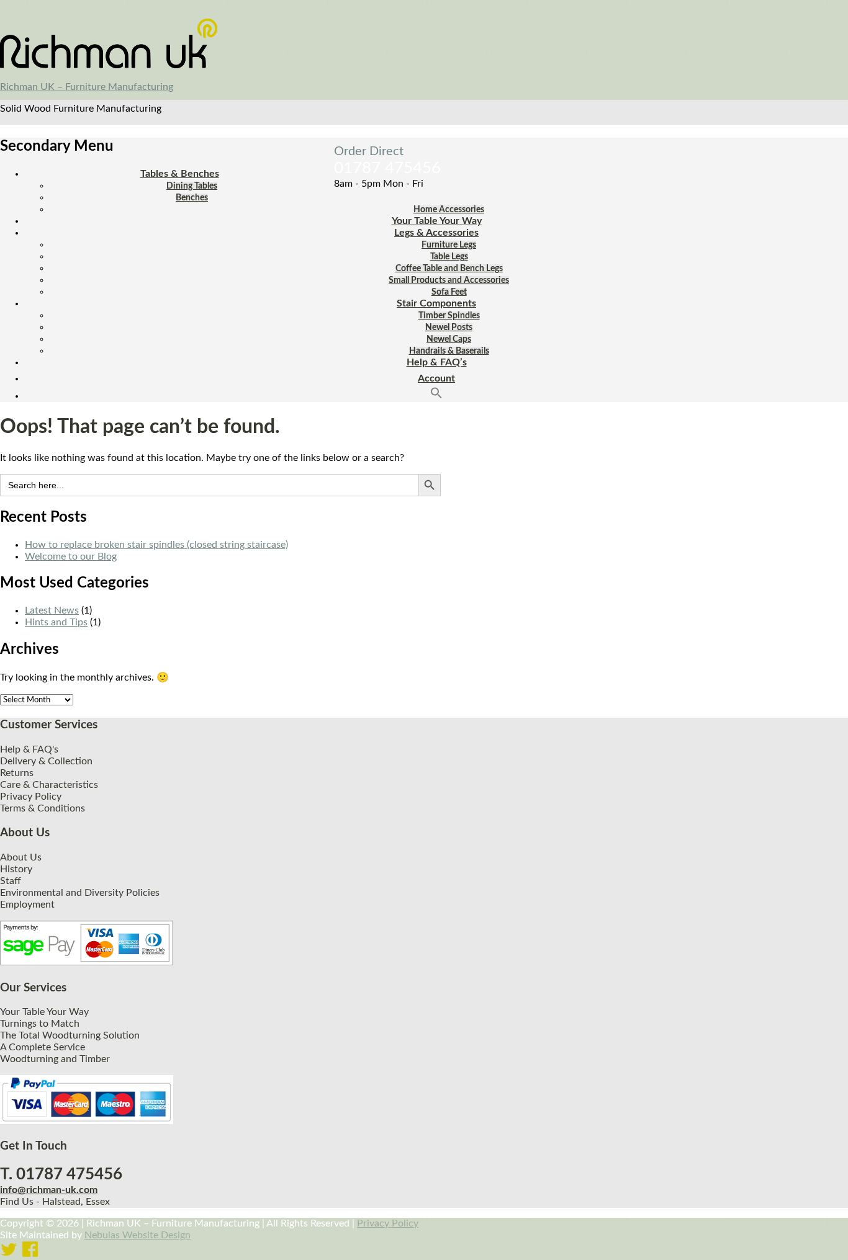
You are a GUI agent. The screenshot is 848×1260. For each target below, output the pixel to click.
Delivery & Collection (46, 761)
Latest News (52, 610)
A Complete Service (42, 1047)
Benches (192, 198)
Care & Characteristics (49, 785)
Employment (27, 904)
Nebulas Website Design (137, 1235)
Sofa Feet (449, 292)
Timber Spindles (449, 315)
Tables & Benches (179, 174)
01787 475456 (387, 168)
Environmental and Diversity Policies (80, 893)
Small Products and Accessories (449, 280)
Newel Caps (448, 339)
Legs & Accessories (436, 233)
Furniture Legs (449, 245)
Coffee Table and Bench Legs (449, 268)
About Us (21, 857)
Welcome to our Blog (71, 556)
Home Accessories (448, 209)
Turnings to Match (39, 1024)
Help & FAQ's (29, 749)
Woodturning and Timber (55, 1059)
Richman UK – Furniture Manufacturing (86, 87)
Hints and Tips (56, 622)
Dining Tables (191, 186)
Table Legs (449, 256)
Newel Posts (448, 327)
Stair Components (436, 303)
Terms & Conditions (42, 808)
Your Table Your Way (437, 221)
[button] (436, 396)
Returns (17, 773)
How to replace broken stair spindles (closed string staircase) (156, 545)
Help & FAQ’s (437, 362)
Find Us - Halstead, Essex (55, 1202)
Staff (10, 881)
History (16, 869)
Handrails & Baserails (449, 351)
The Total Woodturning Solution (70, 1035)
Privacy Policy (30, 797)
